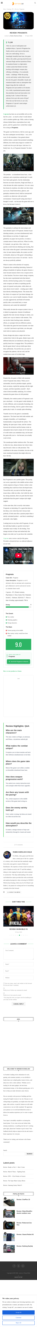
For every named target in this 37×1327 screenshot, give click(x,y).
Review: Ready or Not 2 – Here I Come (14, 1167)
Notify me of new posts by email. (12, 995)
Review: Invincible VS (18, 929)
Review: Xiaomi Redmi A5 (25, 1234)
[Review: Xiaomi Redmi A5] (9, 1237)
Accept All (18, 1312)
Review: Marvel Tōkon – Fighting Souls (14, 1171)
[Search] (35, 3)
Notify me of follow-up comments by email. (15, 990)
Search (5, 1150)
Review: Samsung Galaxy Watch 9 (12, 1185)
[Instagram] (22, 1265)
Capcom (6, 114)
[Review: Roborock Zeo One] (9, 1225)
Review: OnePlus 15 (23, 1199)
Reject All (18, 1323)
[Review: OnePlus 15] (9, 1202)
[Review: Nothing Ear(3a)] (9, 1249)
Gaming (9, 9)
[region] (18, 1311)
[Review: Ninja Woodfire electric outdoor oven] (9, 1214)
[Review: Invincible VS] (18, 916)
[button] (5, 920)
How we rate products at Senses (12, 671)
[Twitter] (18, 1265)
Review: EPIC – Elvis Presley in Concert (14, 1176)
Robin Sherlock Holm (16, 36)
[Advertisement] (18, 698)
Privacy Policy (27, 1273)
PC (13, 9)
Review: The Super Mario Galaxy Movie (14, 1181)
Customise (18, 1317)
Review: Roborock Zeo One (24, 1224)
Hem (4, 9)
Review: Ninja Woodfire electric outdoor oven (24, 1212)
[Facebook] (14, 1265)
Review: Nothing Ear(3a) (25, 1246)
